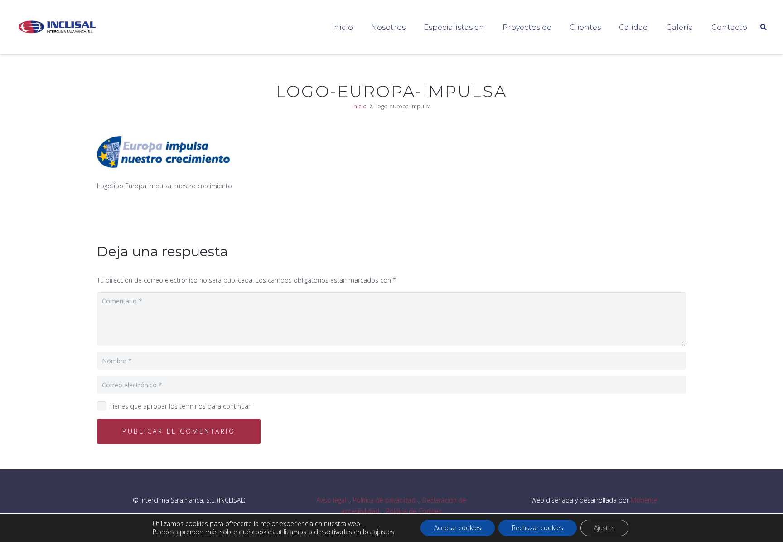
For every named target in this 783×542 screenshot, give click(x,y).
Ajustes (604, 527)
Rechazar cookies (537, 527)
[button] (491, 27)
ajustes (383, 532)
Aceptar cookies (457, 527)
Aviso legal (331, 500)
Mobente (644, 500)
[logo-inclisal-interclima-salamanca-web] (59, 27)
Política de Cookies (414, 511)
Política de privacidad (384, 500)
